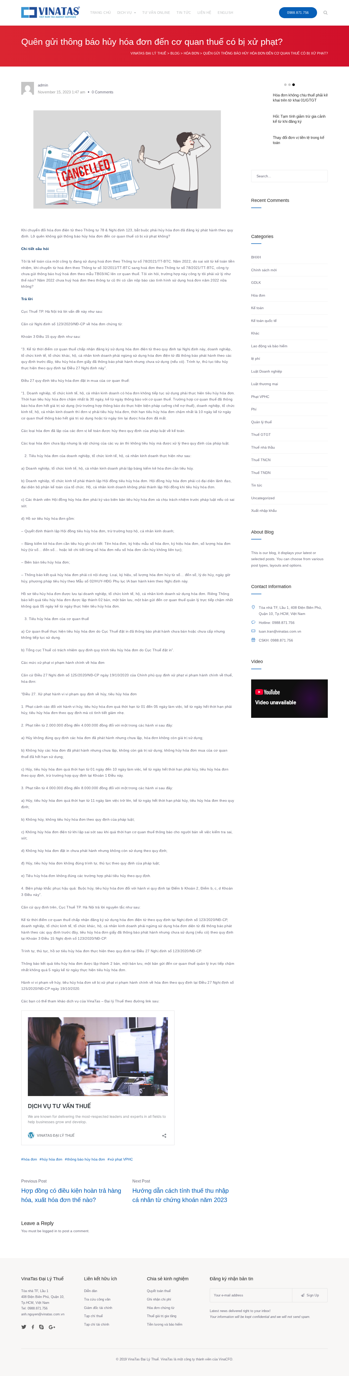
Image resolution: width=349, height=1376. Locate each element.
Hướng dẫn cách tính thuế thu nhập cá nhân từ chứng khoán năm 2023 (180, 1195)
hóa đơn (30, 1159)
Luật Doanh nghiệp (266, 371)
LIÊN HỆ (204, 13)
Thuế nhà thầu (263, 447)
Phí (254, 409)
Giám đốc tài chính (98, 1308)
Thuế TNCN (261, 460)
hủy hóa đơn (52, 1159)
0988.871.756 (298, 13)
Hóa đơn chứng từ (161, 1308)
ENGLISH (225, 13)
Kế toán (257, 308)
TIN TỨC (184, 13)
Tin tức (256, 485)
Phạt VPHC (260, 397)
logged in (49, 1231)
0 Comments (102, 92)
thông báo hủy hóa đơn (86, 1159)
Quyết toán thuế (159, 1291)
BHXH (256, 257)
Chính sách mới (264, 270)
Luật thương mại (264, 384)
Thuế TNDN (261, 473)
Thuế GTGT (261, 434)
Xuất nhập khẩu (264, 510)
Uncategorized (263, 498)
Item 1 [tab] (285, 84)
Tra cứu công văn (97, 1299)
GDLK (256, 282)
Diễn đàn (90, 1291)
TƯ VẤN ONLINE (156, 13)
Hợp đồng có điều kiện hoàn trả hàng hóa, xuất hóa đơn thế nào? (71, 1195)
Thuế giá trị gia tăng (161, 1316)
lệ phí (255, 358)
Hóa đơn (258, 295)
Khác (255, 333)
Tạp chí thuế (93, 1316)
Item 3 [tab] (293, 84)
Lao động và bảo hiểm (269, 346)
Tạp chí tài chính (96, 1324)
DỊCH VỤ (124, 13)
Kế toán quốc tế (264, 321)
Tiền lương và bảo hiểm (164, 1324)
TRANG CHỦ (100, 13)
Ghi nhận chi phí (159, 1299)
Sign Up (312, 1295)
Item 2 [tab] (289, 84)
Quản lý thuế (261, 422)
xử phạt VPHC (121, 1159)
